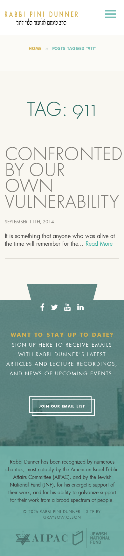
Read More (99, 243)
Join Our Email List (62, 406)
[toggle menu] (110, 15)
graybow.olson (62, 517)
